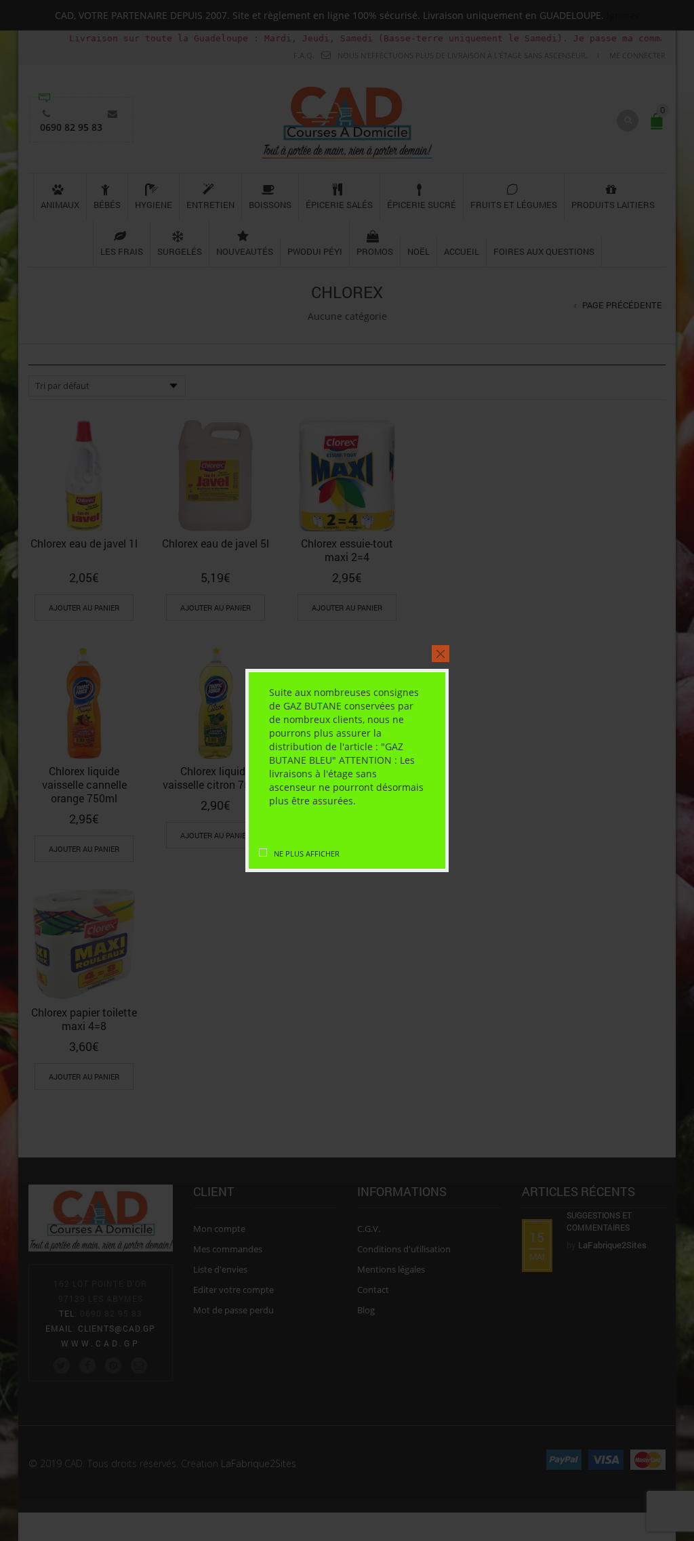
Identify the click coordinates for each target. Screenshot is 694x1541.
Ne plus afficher (307, 853)
